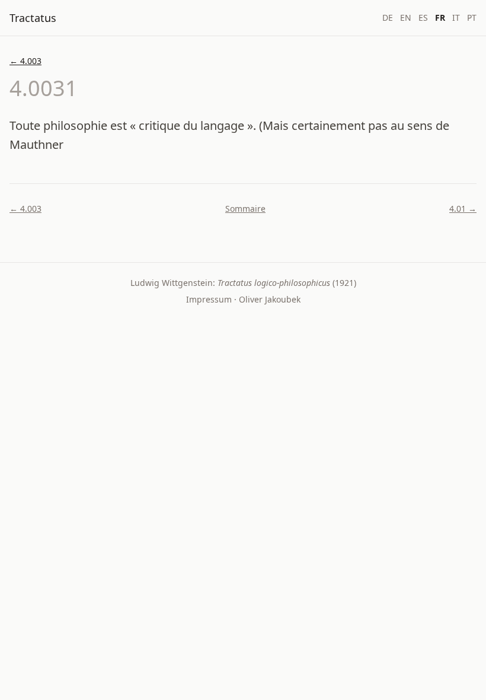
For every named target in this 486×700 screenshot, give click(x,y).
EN (405, 17)
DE (387, 17)
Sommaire (245, 208)
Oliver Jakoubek (269, 299)
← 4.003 (25, 60)
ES (423, 17)
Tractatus (32, 18)
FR (440, 17)
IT (456, 17)
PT (472, 17)
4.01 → (463, 208)
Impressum (209, 299)
